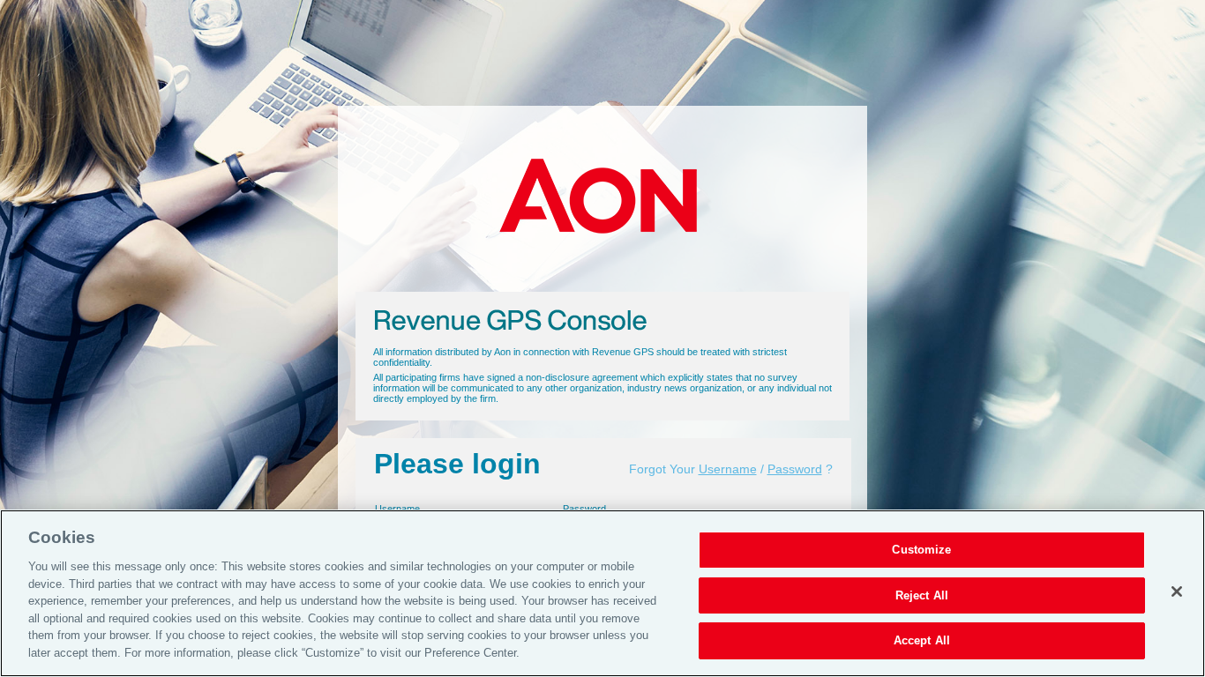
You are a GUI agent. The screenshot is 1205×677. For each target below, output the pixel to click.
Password (794, 469)
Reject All (921, 595)
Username (728, 469)
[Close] (1176, 591)
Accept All (922, 640)
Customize (921, 549)
